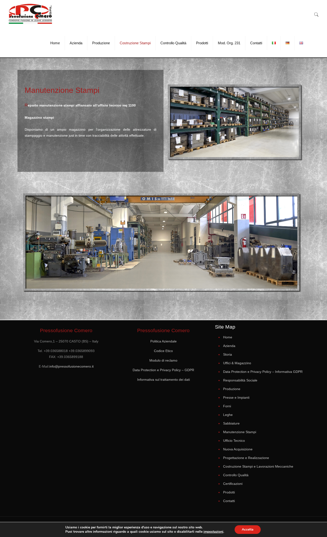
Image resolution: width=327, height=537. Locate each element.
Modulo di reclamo (163, 360)
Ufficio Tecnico (234, 440)
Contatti (229, 501)
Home (227, 337)
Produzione (231, 389)
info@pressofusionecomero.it (71, 366)
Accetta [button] (248, 529)
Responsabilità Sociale (240, 380)
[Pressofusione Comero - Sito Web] (30, 14)
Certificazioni (232, 484)
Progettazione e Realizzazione (246, 458)
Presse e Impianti (236, 397)
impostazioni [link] (213, 531)
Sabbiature (231, 423)
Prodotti (229, 492)
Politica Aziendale (163, 341)
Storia (227, 354)
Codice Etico (163, 351)
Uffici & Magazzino (237, 363)
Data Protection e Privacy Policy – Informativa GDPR (263, 372)
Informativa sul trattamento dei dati (163, 379)
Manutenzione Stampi (239, 432)
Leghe (228, 415)
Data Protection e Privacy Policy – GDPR (163, 370)
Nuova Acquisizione (238, 449)
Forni (227, 406)
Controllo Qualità (235, 475)
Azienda (229, 346)
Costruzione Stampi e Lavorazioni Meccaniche (258, 466)
